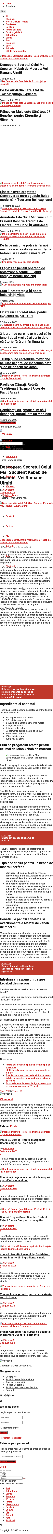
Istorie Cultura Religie (17, 21)
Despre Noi (11, 1376)
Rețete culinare (13, 29)
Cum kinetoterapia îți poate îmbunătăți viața (21, 293)
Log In (3, 1466)
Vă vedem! (8, 490)
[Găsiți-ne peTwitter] (1, 1401)
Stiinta (9, 1493)
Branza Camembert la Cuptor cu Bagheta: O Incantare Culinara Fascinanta (25, 1333)
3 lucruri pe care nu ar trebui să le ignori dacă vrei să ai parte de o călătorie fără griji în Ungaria (25, 338)
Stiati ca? (10, 566)
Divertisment (12, 1504)
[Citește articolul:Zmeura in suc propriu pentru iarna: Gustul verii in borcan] (26, 1287)
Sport (8, 45)
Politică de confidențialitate (20, 1379)
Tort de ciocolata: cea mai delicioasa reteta (28, 1075)
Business (10, 43)
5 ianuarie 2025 (8, 1265)
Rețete (9, 1501)
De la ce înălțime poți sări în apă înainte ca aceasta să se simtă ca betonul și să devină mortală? (25, 249)
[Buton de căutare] (24, 1478)
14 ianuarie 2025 (8, 1228)
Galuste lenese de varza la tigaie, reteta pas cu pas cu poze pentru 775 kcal (28, 1084)
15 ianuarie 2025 (8, 1188)
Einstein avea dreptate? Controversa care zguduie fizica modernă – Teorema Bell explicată (26, 196)
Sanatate (10, 1496)
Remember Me (11, 1427)
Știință (9, 37)
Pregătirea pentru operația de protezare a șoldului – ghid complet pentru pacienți (22, 272)
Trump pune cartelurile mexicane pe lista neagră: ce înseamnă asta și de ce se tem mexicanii (25, 363)
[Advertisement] (26, 154)
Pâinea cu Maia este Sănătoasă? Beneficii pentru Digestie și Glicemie (25, 115)
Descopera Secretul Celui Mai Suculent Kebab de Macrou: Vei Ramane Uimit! (24, 69)
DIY (7, 536)
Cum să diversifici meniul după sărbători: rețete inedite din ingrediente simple (25, 1256)
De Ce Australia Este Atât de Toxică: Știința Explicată (22, 92)
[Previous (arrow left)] (1, 1472)
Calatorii (10, 516)
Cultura (9, 526)
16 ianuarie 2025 (8, 1151)
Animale (10, 48)
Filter (3, 11)
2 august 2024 (7, 492)
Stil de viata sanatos (16, 51)
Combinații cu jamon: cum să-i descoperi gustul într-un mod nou (25, 412)
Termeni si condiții (15, 1382)
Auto (8, 40)
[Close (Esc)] (1, 1470)
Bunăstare (11, 24)
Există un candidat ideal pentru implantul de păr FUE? (23, 314)
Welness (10, 486)
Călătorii (10, 27)
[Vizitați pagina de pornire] (6, 434)
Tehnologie (11, 35)
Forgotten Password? (11, 1438)
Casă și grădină (14, 32)
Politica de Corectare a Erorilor (22, 1387)
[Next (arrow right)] (4, 1472)
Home (3, 460)
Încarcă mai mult (8, 423)
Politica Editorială (15, 1384)
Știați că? (10, 19)
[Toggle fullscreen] (7, 1470)
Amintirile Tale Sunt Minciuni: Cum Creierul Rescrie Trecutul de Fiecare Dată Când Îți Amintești (26, 221)
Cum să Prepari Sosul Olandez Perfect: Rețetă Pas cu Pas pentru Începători (24, 1219)
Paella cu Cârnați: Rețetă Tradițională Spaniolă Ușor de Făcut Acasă (22, 388)
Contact (10, 1390)
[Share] (4, 1470)
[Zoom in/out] (9, 1470)
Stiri (8, 1488)
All (7, 16)
